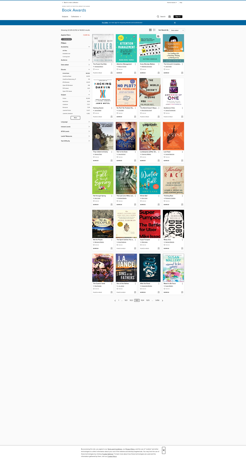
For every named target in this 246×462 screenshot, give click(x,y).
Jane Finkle (168, 66)
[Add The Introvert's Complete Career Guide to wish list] (182, 73)
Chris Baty (121, 110)
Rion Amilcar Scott (147, 110)
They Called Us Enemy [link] (100, 152)
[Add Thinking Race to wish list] (182, 204)
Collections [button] (75, 17)
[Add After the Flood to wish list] (158, 292)
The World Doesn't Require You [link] (149, 108)
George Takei (98, 154)
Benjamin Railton (99, 242)
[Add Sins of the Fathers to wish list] (135, 292)
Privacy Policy (130, 449)
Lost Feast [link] (167, 152)
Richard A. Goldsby (170, 198)
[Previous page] (115, 300)
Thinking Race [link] (168, 196)
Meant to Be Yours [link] (170, 283)
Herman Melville (169, 242)
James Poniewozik (170, 110)
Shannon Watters (146, 154)
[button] (172, 2)
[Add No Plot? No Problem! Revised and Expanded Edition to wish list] (135, 117)
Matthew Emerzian (147, 66)
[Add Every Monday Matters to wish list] (158, 73)
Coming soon (66, 56)
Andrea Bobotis (122, 198)
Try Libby (105, 23)
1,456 (157, 300)
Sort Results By (163, 30)
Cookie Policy (112, 456)
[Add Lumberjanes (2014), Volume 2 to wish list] (158, 161)
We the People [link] (98, 240)
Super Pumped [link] (145, 240)
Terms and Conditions (115, 449)
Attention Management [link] (124, 64)
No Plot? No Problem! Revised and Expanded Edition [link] (125, 108)
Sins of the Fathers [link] (123, 283)
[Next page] (162, 300)
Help (181, 2)
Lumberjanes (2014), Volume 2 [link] (149, 152)
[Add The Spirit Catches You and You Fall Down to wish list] (135, 248)
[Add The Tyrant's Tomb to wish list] (111, 292)
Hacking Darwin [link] (98, 108)
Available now (66, 53)
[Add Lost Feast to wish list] (182, 161)
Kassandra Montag (147, 286)
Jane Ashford (121, 154)
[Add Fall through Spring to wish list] (111, 204)
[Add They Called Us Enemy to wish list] (111, 161)
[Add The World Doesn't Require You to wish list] (158, 117)
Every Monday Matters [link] (147, 64)
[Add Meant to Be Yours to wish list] (182, 292)
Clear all (86, 35)
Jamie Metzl (98, 110)
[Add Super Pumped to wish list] (158, 248)
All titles (65, 50)
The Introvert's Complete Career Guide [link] (172, 64)
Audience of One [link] (169, 108)
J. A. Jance (121, 286)
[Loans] (170, 17)
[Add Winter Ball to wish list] (158, 204)
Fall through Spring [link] (99, 196)
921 (126, 300)
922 (131, 300)
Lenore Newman (169, 154)
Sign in (177, 17)
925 (148, 300)
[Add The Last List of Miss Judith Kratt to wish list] (135, 204)
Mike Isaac (145, 242)
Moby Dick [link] (167, 240)
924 (142, 300)
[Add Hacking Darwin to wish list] (111, 117)
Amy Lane (97, 198)
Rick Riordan (98, 286)
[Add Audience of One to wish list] (182, 117)
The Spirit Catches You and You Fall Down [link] (125, 240)
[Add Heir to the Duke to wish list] (135, 161)
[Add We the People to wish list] (111, 248)
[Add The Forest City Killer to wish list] (111, 73)
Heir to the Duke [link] (122, 152)
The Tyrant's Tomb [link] (99, 283)
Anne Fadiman (122, 242)
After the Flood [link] (145, 283)
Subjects (65, 17)
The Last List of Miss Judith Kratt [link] (125, 196)
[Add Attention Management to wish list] (135, 73)
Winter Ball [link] (143, 196)
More (75, 118)
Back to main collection (71, 2)
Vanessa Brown (99, 66)
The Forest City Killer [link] (100, 64)
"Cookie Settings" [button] (107, 454)
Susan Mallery (169, 286)
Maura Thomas (122, 66)
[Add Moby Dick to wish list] (182, 248)
